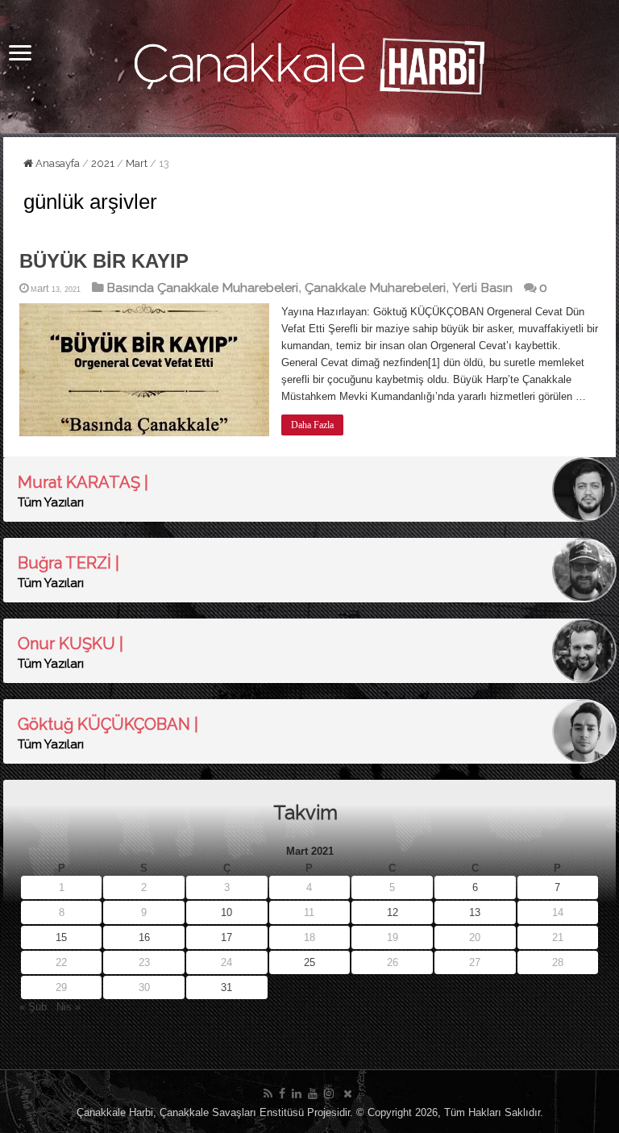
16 (144, 937)
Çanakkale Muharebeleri (375, 287)
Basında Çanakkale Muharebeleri (202, 287)
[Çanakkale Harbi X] (348, 1093)
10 (226, 912)
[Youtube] (312, 1093)
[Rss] (268, 1093)
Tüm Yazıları (51, 502)
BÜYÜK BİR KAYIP (104, 261)
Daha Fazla (312, 425)
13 (474, 912)
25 (309, 962)
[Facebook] (282, 1093)
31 (226, 987)
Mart (136, 163)
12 (392, 912)
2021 (102, 163)
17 (226, 937)
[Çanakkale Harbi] (309, 63)
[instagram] (328, 1093)
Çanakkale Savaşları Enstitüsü (232, 1112)
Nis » (68, 1007)
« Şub (33, 1007)
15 (61, 937)
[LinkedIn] (296, 1093)
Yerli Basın (482, 287)
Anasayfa (56, 163)
